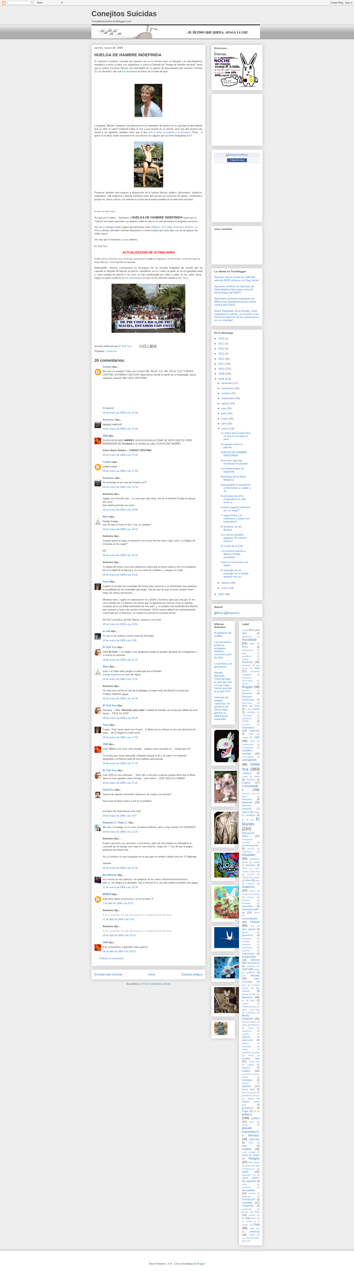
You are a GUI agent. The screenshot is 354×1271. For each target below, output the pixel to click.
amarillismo (247, 656)
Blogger (201, 1263)
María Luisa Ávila (251, 1010)
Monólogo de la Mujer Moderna (233, 478)
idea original (248, 929)
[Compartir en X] (148, 346)
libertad (245, 994)
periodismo (248, 1108)
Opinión (246, 1086)
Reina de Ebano (251, 1155)
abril (224, 423)
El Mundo (251, 821)
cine (257, 737)
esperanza (246, 852)
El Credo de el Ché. (232, 545)
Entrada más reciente (108, 974)
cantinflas (251, 712)
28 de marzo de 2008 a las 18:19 (120, 529)
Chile (251, 734)
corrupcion (249, 760)
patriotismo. (247, 1095)
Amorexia (178, 227)
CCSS (245, 721)
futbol (248, 880)
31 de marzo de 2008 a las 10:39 (120, 887)
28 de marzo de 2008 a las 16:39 (120, 412)
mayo (225, 418)
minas (244, 1025)
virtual (252, 1235)
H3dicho (155, 227)
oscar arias (248, 1089)
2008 (221, 378)
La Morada (251, 975)
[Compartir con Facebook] (151, 346)
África (245, 647)
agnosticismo (248, 650)
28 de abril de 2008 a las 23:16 (119, 935)
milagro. (252, 1022)
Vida (257, 1224)
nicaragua (247, 1080)
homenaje (246, 903)
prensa (245, 1125)
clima (252, 741)
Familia (256, 862)
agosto (225, 403)
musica (246, 1068)
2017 (221, 343)
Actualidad (249, 639)
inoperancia (248, 953)
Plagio (245, 1111)
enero (225, 587)
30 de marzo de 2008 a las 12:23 (120, 831)
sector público (251, 1178)
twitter (253, 1218)
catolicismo (247, 718)
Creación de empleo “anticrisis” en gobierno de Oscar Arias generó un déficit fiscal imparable (222, 708)
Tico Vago (167, 227)
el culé (106, 631)
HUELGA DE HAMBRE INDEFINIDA (234, 454)
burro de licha (251, 706)
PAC (244, 1092)
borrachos (247, 693)
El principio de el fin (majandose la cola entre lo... (233, 499)
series (244, 1184)
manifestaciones (249, 1007)
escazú (251, 849)
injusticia (245, 950)
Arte (257, 668)
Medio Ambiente (247, 1017)
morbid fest (251, 1058)
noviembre (228, 388)
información (247, 948)
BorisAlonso (110, 875)
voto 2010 (246, 1238)
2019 (221, 338)
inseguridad (249, 956)
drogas (256, 812)
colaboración (247, 744)
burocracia (246, 703)
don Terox (183, 278)
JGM (105, 435)
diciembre (227, 383)
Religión (254, 1158)
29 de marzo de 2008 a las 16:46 (120, 718)
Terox (106, 581)
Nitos (106, 516)
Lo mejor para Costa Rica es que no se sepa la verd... (236, 436)
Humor (255, 922)
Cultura (246, 782)
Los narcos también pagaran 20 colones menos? (234, 537)
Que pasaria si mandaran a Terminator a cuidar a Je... (236, 487)
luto (252, 1000)
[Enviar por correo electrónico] (141, 346)
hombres (246, 900)
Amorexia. (108, 419)
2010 (221, 368)
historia (256, 894)
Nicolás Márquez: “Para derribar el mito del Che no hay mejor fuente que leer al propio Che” (223, 682)
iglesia (244, 932)
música (246, 1070)
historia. (250, 897)
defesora (246, 793)
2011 (221, 363)
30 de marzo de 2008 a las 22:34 (120, 868)
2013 (221, 353)
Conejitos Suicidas (124, 14)
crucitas (251, 779)
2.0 (243, 630)
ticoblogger (108, 227)
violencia (254, 1231)
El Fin (245, 820)
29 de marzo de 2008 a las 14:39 (120, 698)
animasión (246, 665)
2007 (221, 594)
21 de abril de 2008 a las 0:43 (118, 919)
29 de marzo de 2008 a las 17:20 (120, 763)
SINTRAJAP (248, 1199)
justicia (250, 972)
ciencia (245, 737)
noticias (245, 1083)
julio (224, 408)
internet (255, 959)
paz (258, 1095)
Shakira (252, 1193)
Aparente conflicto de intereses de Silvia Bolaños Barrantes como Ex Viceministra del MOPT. (234, 289)
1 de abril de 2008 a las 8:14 (118, 903)
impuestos (246, 938)
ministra (245, 1034)
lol (243, 1000)
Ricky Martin (254, 1162)
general (250, 884)
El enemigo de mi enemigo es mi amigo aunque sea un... (235, 573)
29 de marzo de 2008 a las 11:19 (120, 659)
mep (244, 1022)
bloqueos (246, 690)
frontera (256, 877)
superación (247, 1209)
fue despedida (129, 71)
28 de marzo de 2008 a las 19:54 (120, 624)
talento (245, 1212)
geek (257, 880)
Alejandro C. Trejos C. (115, 822)
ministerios (246, 1031)
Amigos (245, 659)
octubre (226, 393)
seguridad (251, 1181)
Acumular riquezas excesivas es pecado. (235, 462)
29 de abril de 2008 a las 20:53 (119, 951)
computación (247, 747)
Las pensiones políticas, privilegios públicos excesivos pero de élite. (223, 649)
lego (244, 985)
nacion (245, 1074)
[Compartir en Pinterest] (155, 346)
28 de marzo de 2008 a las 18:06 (120, 509)
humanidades (250, 918)
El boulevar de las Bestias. (231, 528)
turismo (252, 1215)
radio (244, 1146)
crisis (257, 776)
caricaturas (247, 715)
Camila (256, 709)
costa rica (111, 351)
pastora (253, 1092)
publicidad (254, 1139)
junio (224, 413)
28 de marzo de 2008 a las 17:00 (120, 455)
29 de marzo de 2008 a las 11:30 (120, 679)
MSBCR (107, 894)
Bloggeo (247, 687)
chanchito (254, 731)
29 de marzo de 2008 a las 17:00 (120, 737)
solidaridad (247, 1205)
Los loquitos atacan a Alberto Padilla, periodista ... (233, 554)
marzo (225, 428)
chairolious (248, 727)
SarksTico (108, 789)
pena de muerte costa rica (251, 1101)
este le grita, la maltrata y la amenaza (169, 132)
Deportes (247, 802)
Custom (107, 366)
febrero (226, 582)
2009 (221, 373)
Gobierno (248, 887)
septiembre (228, 398)
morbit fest (254, 1061)
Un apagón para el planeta (231, 446)
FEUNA (245, 877)
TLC (257, 1211)
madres (245, 1004)
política (255, 1118)
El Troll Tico (110, 647)
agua (244, 653)
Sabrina (248, 1166)
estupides (248, 855)
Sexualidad (248, 1190)
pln (255, 1111)
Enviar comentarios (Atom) (156, 983)
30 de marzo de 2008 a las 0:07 (119, 815)
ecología (250, 815)
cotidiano (246, 773)
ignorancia (247, 935)
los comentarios (134, 278)
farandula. (250, 865)
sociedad (247, 1202)
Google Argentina (112, 674)
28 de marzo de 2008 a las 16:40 (120, 428)
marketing (250, 1013)
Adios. (252, 644)
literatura (247, 997)
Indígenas (246, 944)
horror (257, 912)
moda (257, 1052)
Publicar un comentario (111, 958)
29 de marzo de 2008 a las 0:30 (119, 640)
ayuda (244, 684)
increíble (245, 941)
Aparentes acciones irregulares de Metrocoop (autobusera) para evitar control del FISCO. (235, 301)
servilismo (246, 1187)
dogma (245, 812)
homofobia (247, 906)
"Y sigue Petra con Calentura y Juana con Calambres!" (235, 518)
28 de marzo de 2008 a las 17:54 (120, 487)
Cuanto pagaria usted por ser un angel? (236, 509)
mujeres (250, 1065)
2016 (221, 348)
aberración (246, 637)
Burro (190, 227)
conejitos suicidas (247, 752)
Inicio (151, 974)
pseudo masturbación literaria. (251, 1131)
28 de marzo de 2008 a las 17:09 (120, 471)
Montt (250, 1055)
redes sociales (249, 1152)
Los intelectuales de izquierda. (232, 470)
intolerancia (253, 963)
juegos (257, 969)
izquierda (251, 966)
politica (247, 1114)
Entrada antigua (192, 974)
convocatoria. (248, 757)
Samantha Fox (249, 1175)
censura (245, 724)
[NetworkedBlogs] (237, 154)
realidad (246, 1148)
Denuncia (247, 799)
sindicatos (246, 1196)
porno (252, 1122)
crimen (245, 776)
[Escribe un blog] (144, 346)
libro (254, 994)
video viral (254, 1228)
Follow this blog (237, 160)
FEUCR (250, 874)
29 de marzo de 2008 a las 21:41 (120, 783)
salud (245, 1171)
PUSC (251, 1143)
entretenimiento (250, 845)
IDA (252, 926)
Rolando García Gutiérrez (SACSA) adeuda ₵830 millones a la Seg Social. (236, 279)
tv (243, 1218)
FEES (244, 868)
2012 (221, 358)
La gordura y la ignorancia (223, 665)
